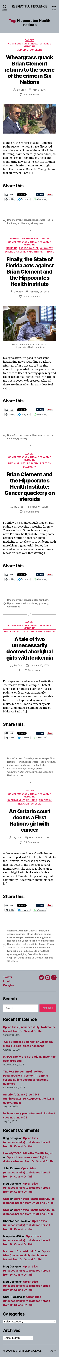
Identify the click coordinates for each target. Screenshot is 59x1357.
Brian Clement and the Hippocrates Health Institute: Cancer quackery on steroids (29, 486)
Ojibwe (38, 768)
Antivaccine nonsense (24, 238)
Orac (23, 89)
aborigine (12, 930)
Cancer (29, 40)
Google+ (8, 985)
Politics (45, 463)
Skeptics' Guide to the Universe (24, 957)
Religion (49, 631)
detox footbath (40, 599)
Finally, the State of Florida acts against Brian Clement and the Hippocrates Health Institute (29, 271)
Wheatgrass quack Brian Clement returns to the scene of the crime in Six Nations (29, 69)
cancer (27, 219)
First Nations (30, 940)
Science (10, 251)
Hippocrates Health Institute (22, 603)
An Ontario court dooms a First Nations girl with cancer (29, 820)
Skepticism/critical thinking (35, 251)
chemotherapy (41, 758)
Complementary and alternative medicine (29, 45)
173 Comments (32, 670)
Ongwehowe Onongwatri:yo (22, 771)
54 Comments (31, 842)
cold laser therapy (33, 937)
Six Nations (23, 223)
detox (19, 940)
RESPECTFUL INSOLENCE (29, 6)
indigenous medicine (18, 765)
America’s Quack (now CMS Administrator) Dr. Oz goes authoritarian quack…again (29, 1098)
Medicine (22, 50)
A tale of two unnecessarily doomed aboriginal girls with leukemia (29, 648)
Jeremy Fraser (46, 944)
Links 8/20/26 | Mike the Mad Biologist (28, 1153)
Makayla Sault (25, 768)
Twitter (7, 977)
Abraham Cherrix (27, 930)
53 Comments (31, 94)
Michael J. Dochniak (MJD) (20, 1251)
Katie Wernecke (41, 947)
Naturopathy (29, 463)
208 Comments (31, 296)
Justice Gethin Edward (19, 947)
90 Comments (31, 511)
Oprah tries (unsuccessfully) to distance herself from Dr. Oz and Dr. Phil (26, 1142)
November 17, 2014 (39, 837)
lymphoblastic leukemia (20, 950)
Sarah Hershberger (38, 954)
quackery (22, 438)
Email (6, 981)
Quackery (35, 50)
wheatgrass (36, 223)
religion (22, 954)
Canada (28, 758)
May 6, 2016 (39, 89)
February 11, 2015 (39, 506)
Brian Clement (15, 219)
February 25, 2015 (39, 291)
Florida (20, 761)
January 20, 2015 (39, 665)
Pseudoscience (29, 248)
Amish (41, 930)
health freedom (46, 940)
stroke (20, 775)
